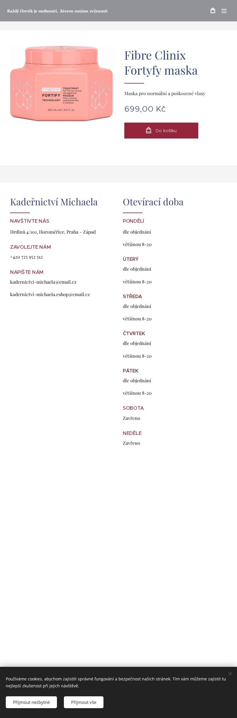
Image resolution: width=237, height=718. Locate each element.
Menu (224, 10)
